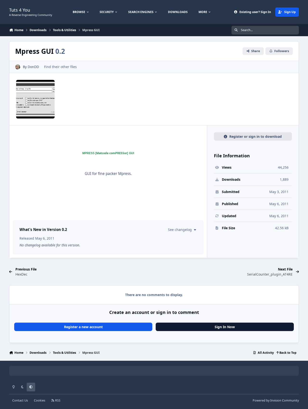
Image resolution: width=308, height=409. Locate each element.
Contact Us (20, 400)
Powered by (276, 400)
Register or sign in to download (255, 136)
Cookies (39, 400)
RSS (57, 400)
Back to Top (287, 353)
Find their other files (60, 66)
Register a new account (83, 327)
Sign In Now (225, 327)
